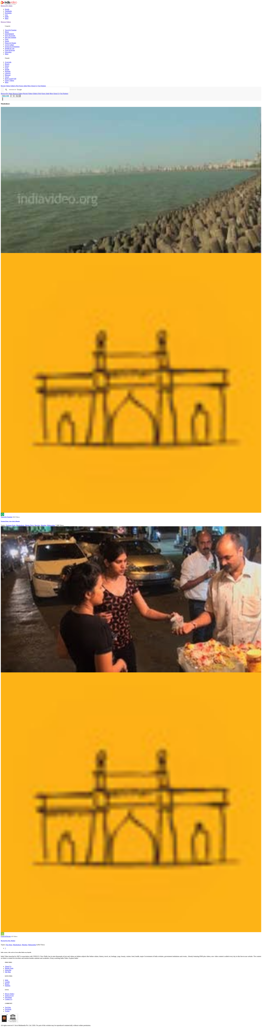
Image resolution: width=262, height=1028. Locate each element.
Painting (7, 985)
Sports (7, 41)
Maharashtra (51, 525)
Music (7, 32)
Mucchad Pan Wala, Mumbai (8, 940)
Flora (6, 39)
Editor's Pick (15, 86)
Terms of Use (9, 995)
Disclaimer (8, 997)
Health (7, 69)
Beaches (37, 525)
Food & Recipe (10, 50)
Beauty (7, 64)
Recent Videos (5, 86)
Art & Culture (9, 45)
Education (8, 52)
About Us (34, 86)
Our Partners (42, 86)
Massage (8, 75)
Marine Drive (29, 525)
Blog (29, 86)
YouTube (8, 1007)
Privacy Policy (9, 994)
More (6, 18)
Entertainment (9, 34)
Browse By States (6, 6)
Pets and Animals (10, 37)
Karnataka (8, 13)
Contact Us (8, 999)
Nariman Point (10, 525)
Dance (7, 66)
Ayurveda (8, 62)
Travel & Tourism (10, 30)
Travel (7, 77)
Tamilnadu (8, 11)
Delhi (6, 16)
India (6, 980)
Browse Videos (6, 22)
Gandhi (7, 982)
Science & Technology (12, 46)
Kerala (7, 9)
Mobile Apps (9, 968)
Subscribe (8, 970)
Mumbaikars (20, 525)
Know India (23, 86)
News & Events (10, 35)
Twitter (7, 1011)
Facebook (8, 1009)
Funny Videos (9, 80)
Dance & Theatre (10, 43)
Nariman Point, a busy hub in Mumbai (10, 521)
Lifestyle (8, 73)
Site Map (8, 972)
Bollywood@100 (10, 79)
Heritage (7, 71)
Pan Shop (9, 945)
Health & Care (9, 48)
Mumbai (43, 525)
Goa (6, 15)
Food (6, 68)
